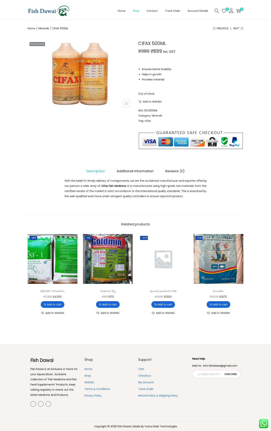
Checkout (144, 376)
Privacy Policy (93, 395)
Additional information (135, 171)
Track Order (146, 389)
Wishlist (89, 382)
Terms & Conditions (97, 389)
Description (95, 171)
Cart (141, 369)
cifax (148, 121)
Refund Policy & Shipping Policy (158, 395)
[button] (150, 101)
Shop (87, 376)
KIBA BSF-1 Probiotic (52, 291)
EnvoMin (218, 291)
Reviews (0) (175, 171)
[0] (224, 11)
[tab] (95, 171)
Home (31, 28)
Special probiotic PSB (163, 291)
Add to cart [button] (54, 304)
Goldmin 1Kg (108, 291)
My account (146, 382)
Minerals (44, 28)
